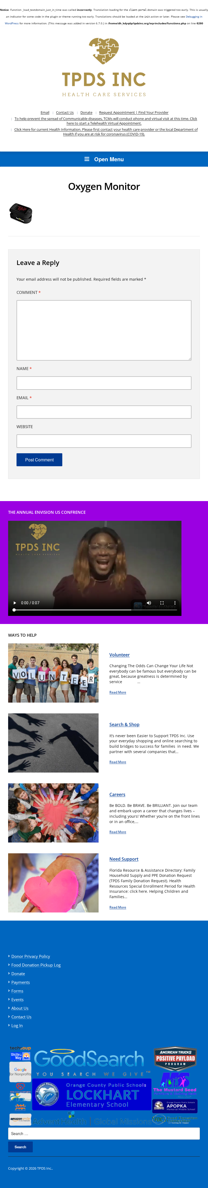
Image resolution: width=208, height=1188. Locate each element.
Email (45, 112)
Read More (117, 692)
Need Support (123, 859)
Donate (86, 112)
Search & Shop (124, 724)
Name (24, 368)
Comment (29, 292)
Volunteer (119, 655)
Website (25, 426)
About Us (19, 1008)
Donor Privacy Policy (30, 956)
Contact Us (65, 112)
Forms (17, 991)
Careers (117, 794)
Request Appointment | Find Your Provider (133, 112)
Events (17, 999)
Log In (17, 1025)
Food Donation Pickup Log (36, 965)
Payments (20, 982)
